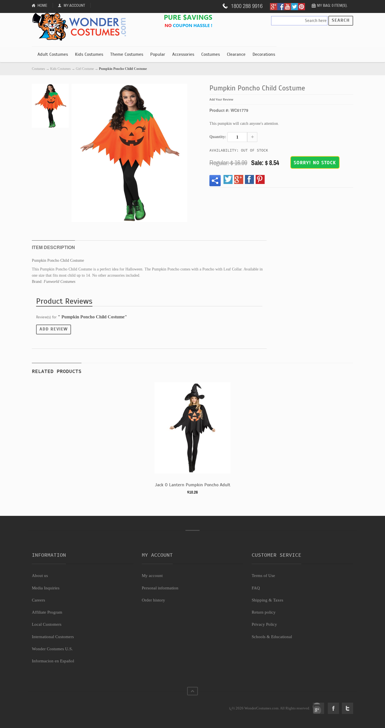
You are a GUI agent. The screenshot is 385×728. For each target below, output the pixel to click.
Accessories (183, 54)
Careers (38, 600)
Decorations (264, 54)
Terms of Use (263, 575)
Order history (153, 600)
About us (40, 575)
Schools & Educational (272, 636)
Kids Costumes (89, 54)
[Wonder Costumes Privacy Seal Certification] (55, 705)
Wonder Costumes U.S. (52, 649)
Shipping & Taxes (267, 600)
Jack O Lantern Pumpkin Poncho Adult (192, 485)
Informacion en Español (53, 661)
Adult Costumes (52, 54)
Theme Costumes (126, 54)
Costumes (210, 54)
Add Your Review (221, 99)
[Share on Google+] (238, 179)
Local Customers (46, 624)
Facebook (333, 708)
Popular (157, 54)
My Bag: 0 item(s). (332, 5)
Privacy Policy (264, 624)
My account (152, 575)
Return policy (264, 612)
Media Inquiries (45, 588)
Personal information (160, 588)
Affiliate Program (47, 612)
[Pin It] (260, 179)
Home (42, 5)
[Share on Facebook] (249, 179)
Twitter (347, 708)
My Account (74, 5)
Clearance (236, 54)
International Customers (53, 636)
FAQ (256, 588)
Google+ (318, 708)
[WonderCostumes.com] (81, 27)
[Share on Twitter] (228, 179)
